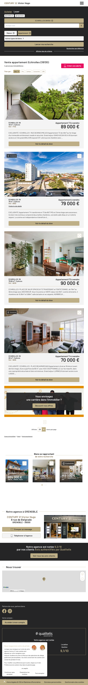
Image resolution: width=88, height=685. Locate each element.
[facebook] (4, 611)
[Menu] (82, 3)
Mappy (22, 591)
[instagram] (10, 611)
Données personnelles (52, 682)
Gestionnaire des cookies (74, 682)
